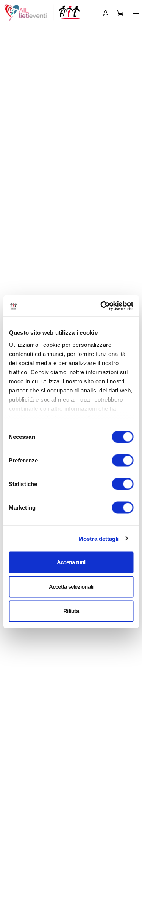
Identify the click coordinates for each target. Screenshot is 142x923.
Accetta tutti (71, 562)
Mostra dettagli (98, 538)
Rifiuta (71, 611)
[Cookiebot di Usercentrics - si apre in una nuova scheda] (101, 306)
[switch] (122, 460)
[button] (136, 13)
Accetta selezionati (71, 586)
